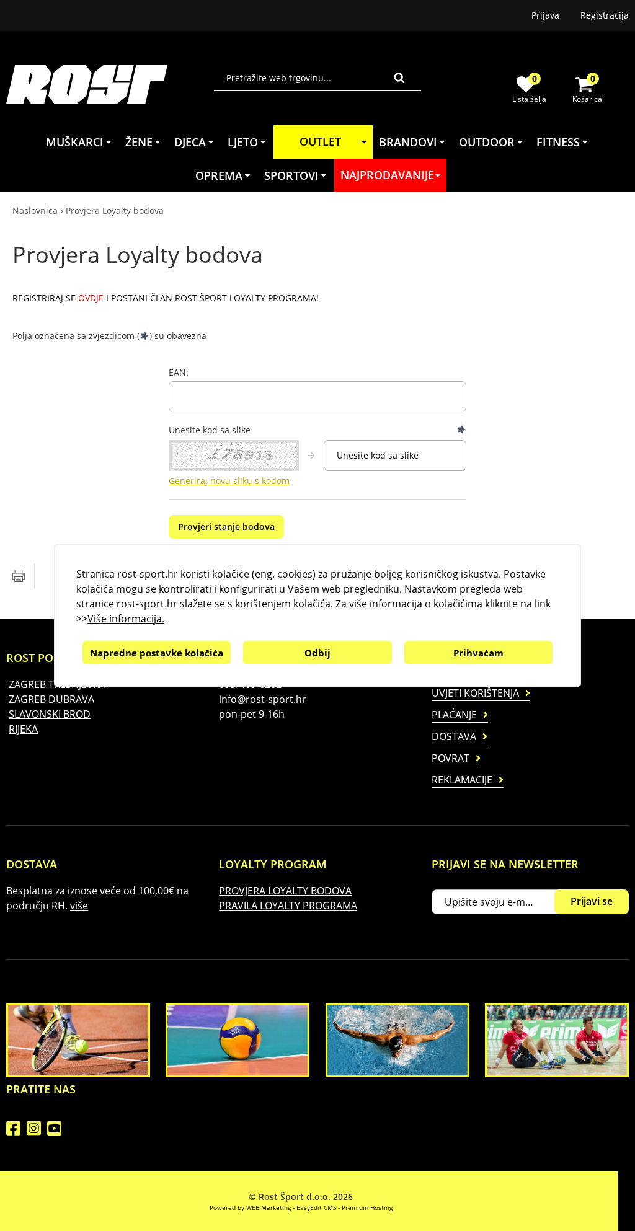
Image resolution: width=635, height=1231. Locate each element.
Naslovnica (35, 210)
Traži (399, 77)
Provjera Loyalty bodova (115, 210)
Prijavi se (592, 901)
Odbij (317, 652)
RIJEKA (23, 729)
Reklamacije (462, 780)
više (79, 905)
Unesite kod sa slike (210, 430)
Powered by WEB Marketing (250, 1207)
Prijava (545, 15)
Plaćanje (454, 714)
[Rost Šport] (110, 84)
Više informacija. (125, 618)
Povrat (450, 758)
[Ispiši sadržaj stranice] (18, 576)
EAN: (179, 372)
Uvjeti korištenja (475, 693)
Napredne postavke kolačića (156, 652)
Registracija (604, 15)
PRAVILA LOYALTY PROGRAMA (288, 905)
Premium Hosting (367, 1207)
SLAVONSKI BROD (50, 714)
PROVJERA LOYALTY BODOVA (285, 891)
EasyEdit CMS (316, 1207)
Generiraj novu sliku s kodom (229, 481)
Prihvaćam (478, 652)
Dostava (454, 736)
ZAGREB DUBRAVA (51, 699)
